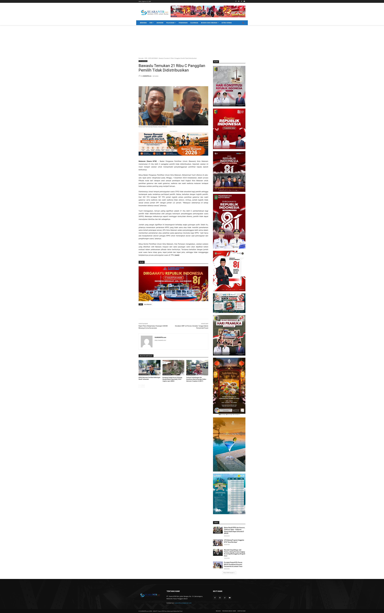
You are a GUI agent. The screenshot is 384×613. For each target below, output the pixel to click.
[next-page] (143, 386)
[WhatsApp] (158, 81)
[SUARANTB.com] (140, 76)
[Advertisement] (192, 40)
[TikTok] (241, 1)
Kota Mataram (148, 304)
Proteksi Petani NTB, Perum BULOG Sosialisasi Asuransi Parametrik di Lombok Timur (233, 564)
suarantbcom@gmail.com (183, 603)
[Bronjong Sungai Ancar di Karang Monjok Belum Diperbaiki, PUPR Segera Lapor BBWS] (173, 367)
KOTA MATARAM (153, 58)
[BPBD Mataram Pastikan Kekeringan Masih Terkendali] (149, 367)
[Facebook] (236, 1)
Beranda (141, 58)
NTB (146, 58)
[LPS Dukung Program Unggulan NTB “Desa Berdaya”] (218, 542)
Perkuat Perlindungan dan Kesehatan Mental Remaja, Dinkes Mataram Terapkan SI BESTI (196, 379)
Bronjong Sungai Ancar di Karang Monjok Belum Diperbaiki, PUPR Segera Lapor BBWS (172, 379)
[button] (243, 22)
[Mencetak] (163, 81)
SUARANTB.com (147, 76)
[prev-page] (140, 386)
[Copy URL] (167, 81)
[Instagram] (239, 1)
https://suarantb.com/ (160, 340)
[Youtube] (244, 1)
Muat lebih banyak (228, 572)
